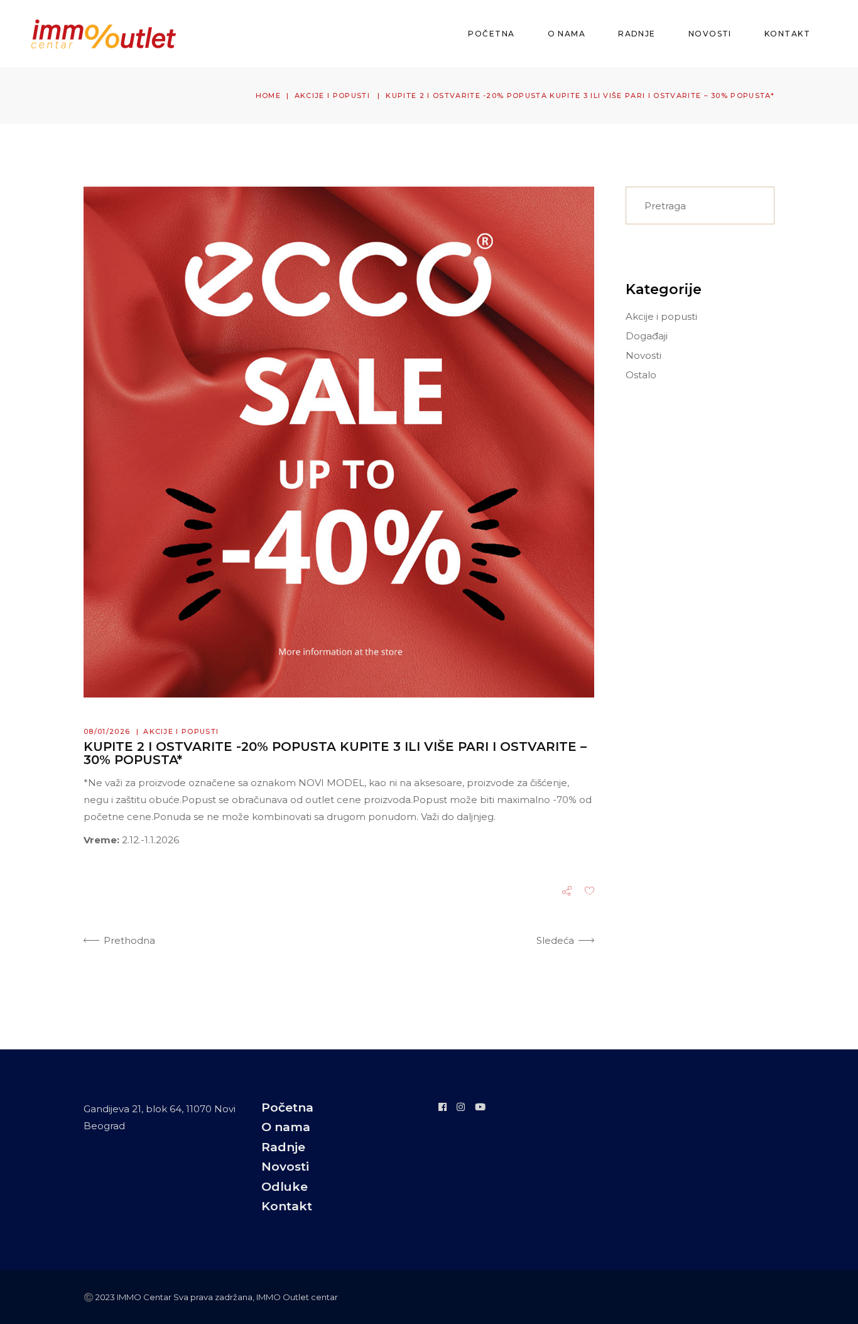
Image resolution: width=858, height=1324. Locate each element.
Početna (287, 1107)
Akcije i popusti (332, 95)
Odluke (284, 1186)
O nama (285, 1127)
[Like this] (589, 892)
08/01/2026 (107, 731)
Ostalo (641, 375)
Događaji (647, 336)
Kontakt (286, 1206)
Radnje (283, 1147)
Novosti (643, 355)
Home (268, 95)
